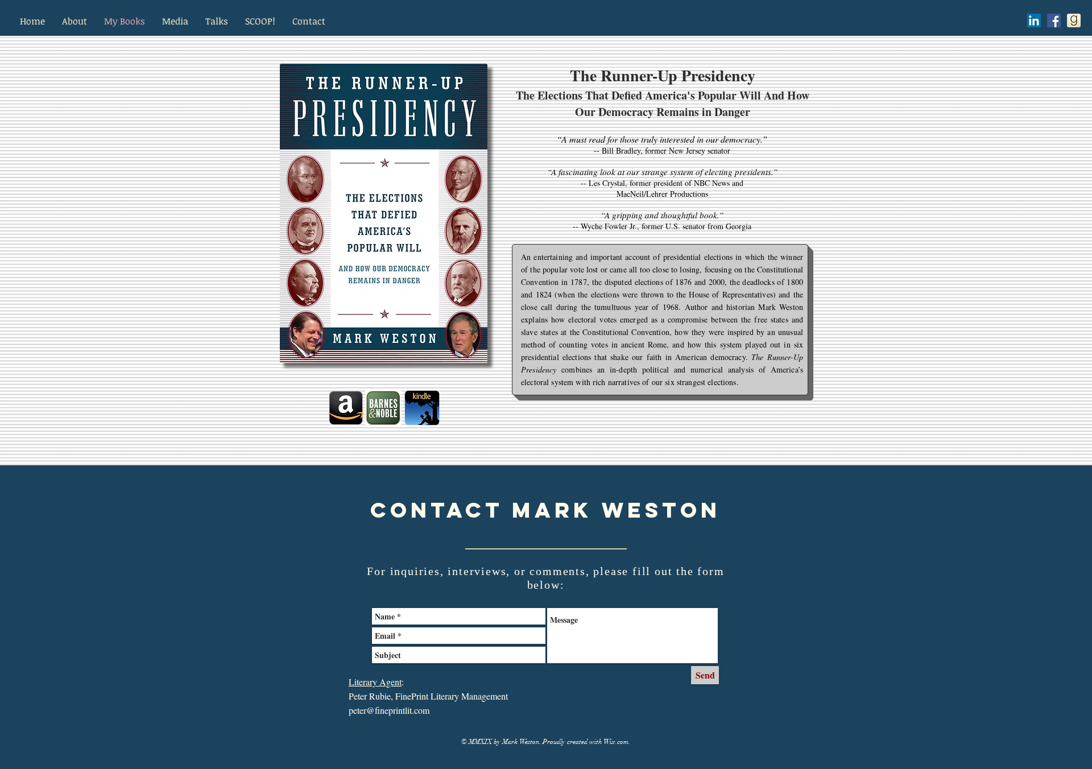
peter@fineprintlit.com (389, 710)
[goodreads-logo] (1074, 20)
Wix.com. (616, 742)
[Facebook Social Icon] (1054, 20)
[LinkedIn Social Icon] (1034, 20)
